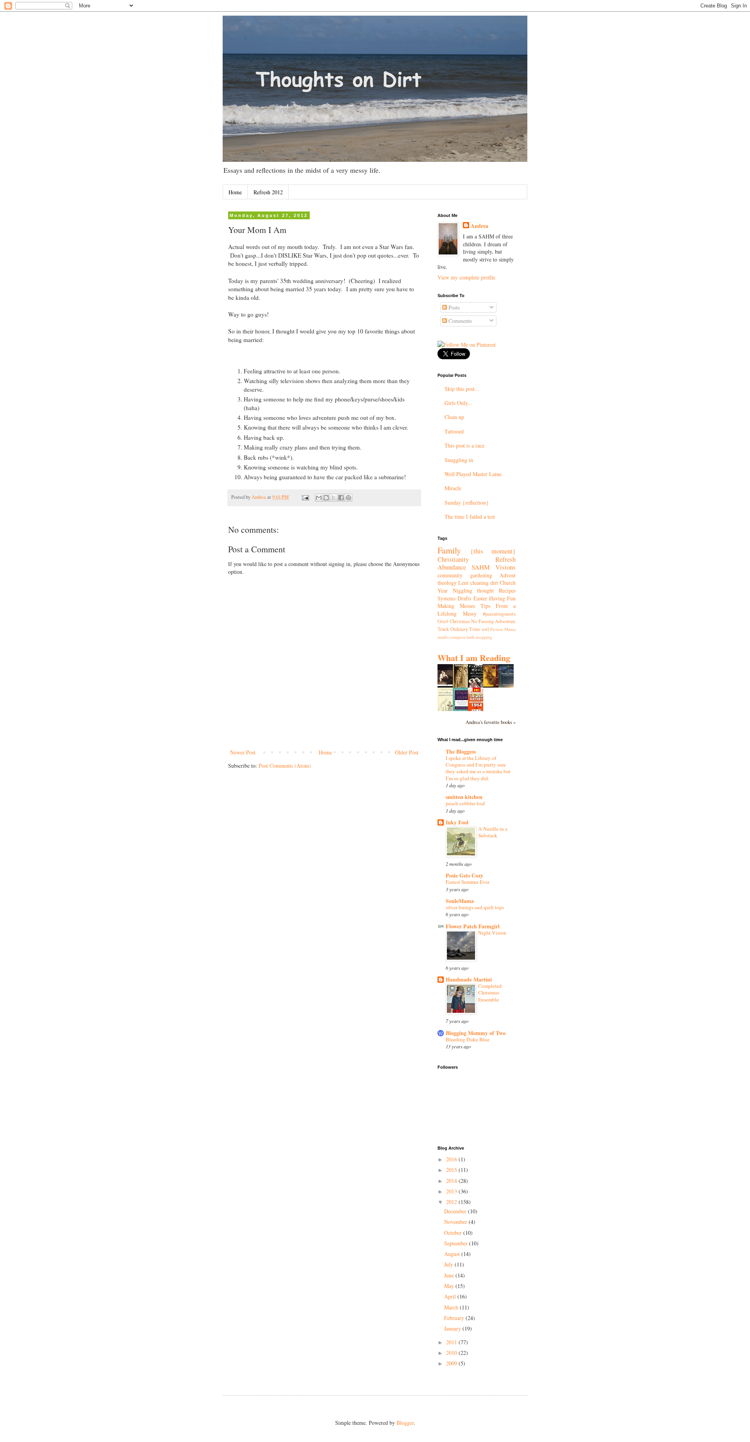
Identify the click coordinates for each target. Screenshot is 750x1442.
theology (447, 582)
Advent (508, 575)
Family (449, 550)
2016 (452, 1159)
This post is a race (464, 445)
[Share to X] (334, 498)
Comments (459, 320)
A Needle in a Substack (492, 832)
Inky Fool (457, 822)
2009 (452, 1363)
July (449, 1264)
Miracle (453, 488)
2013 (452, 1191)
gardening (481, 575)
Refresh (505, 559)
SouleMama (460, 901)
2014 (452, 1180)
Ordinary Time (465, 629)
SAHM (480, 566)
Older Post (406, 752)
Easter (480, 598)
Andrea (479, 226)
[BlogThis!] (326, 498)
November (456, 1221)
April (450, 1296)
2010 (452, 1352)
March (452, 1307)
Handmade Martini (469, 979)
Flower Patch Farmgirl (473, 926)
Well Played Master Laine (473, 474)
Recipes (507, 590)
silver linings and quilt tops (475, 907)
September (456, 1243)
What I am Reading (474, 657)
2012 (452, 1202)
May (449, 1286)
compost (457, 637)
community (450, 575)
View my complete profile (466, 277)
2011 (452, 1342)
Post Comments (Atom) (285, 765)
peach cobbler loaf (465, 803)
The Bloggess (461, 751)
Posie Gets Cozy (464, 875)
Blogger (405, 1422)
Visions (505, 566)
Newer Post (242, 752)
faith (470, 637)
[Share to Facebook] (341, 498)
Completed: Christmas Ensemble (490, 992)
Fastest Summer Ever (467, 881)
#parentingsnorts (499, 614)
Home (235, 192)
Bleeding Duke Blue (467, 1039)
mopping (484, 637)
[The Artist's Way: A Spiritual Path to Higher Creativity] (493, 686)
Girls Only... (458, 403)
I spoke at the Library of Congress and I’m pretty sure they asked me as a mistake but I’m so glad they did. (478, 768)
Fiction (496, 629)
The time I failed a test (470, 516)
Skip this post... (462, 388)
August (452, 1253)
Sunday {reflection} (467, 502)
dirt (494, 582)
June (449, 1275)
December (456, 1211)
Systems (446, 598)
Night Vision (492, 932)
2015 (452, 1169)
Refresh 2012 (268, 192)
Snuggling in (459, 460)
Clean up (454, 417)
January (453, 1328)
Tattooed (454, 431)
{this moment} (493, 550)
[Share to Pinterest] (348, 498)
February (455, 1318)
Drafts (464, 598)
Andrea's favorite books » (491, 722)
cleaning (479, 582)
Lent (463, 582)
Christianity (453, 559)
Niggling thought (473, 590)
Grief (443, 621)
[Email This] (319, 498)
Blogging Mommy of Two (475, 1033)
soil (485, 629)
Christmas (460, 621)
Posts (453, 307)
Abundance (452, 566)
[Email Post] (305, 497)
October (453, 1232)
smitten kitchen (464, 797)
